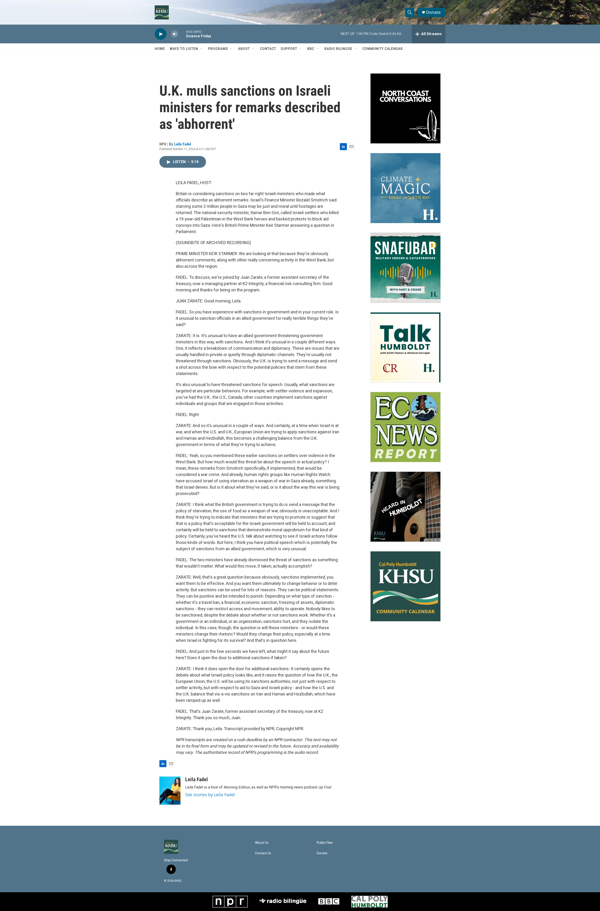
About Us (262, 842)
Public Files (325, 842)
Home (160, 49)
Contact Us (263, 853)
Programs (218, 49)
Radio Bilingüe (338, 49)
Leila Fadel (182, 144)
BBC (310, 49)
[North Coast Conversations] (405, 108)
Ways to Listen (184, 49)
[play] (160, 34)
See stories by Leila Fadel (210, 794)
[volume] (175, 34)
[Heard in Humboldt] (405, 507)
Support (289, 49)
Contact (268, 49)
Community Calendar (382, 49)
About (244, 49)
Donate (433, 12)
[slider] (182, 33)
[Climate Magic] (405, 188)
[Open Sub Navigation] (201, 49)
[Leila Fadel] (169, 791)
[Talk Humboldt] (405, 347)
